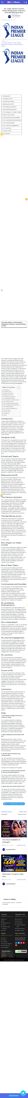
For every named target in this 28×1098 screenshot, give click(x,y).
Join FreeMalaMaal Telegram (15, 804)
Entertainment (5, 20)
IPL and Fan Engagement (10, 408)
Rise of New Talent (8, 401)
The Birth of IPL (7, 391)
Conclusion (6, 413)
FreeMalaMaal (16, 16)
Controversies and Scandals (10, 403)
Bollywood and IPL (8, 394)
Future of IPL (7, 411)
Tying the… (4, 814)
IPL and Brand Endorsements (11, 405)
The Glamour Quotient (9, 396)
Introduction (6, 390)
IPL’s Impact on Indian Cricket (11, 399)
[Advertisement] (14, 80)
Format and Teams (8, 393)
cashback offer (21, 845)
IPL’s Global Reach (8, 406)
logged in (13, 902)
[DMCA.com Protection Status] (22, 951)
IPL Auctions (7, 410)
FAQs (5, 415)
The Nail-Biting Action (9, 398)
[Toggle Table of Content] (17, 387)
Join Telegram (14, 1095)
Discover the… (22, 814)
